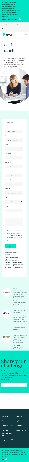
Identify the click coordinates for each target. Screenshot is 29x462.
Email (6, 206)
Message (7, 215)
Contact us (14, 385)
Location (14, 23)
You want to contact (10, 127)
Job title (7, 171)
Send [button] (10, 246)
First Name (8, 153)
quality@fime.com (18, 267)
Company (4, 23)
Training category (9, 135)
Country (7, 197)
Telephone (7, 188)
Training (7, 144)
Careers (9, 23)
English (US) (19, 23)
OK (3, 459)
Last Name (8, 162)
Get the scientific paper (10, 19)
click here (9, 240)
